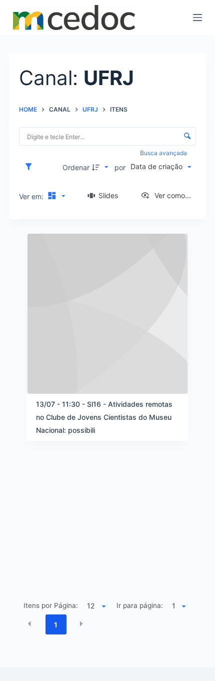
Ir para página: (139, 605)
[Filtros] (31, 167)
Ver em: (32, 196)
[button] (29, 624)
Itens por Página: (51, 605)
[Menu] (197, 17)
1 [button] (56, 624)
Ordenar (76, 167)
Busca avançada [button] (164, 153)
